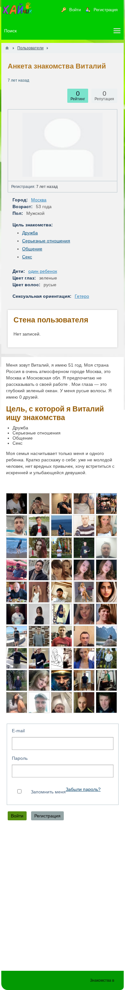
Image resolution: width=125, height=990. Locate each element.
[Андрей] (61, 680)
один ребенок (42, 271)
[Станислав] (61, 503)
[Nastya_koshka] (61, 614)
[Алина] (84, 570)
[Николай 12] (106, 614)
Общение (32, 248)
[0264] (61, 548)
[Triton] (16, 658)
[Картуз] (61, 658)
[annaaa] (84, 658)
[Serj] (16, 592)
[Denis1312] (106, 503)
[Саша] (84, 548)
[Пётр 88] (16, 525)
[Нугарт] (39, 525)
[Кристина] (16, 702)
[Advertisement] (62, 897)
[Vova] (39, 636)
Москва (38, 199)
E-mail (18, 730)
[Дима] (39, 570)
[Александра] (106, 525)
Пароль (20, 758)
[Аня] (39, 548)
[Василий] (84, 525)
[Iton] (39, 658)
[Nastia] (39, 592)
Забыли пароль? (83, 789)
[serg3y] (61, 525)
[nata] (39, 680)
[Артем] (84, 680)
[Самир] (84, 636)
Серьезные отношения (46, 240)
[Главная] (7, 48)
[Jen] (16, 503)
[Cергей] (106, 702)
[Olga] (16, 548)
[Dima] (61, 636)
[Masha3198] (106, 592)
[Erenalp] (106, 548)
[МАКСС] (16, 680)
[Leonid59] (106, 636)
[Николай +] (61, 702)
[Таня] (84, 614)
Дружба (30, 232)
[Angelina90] (61, 570)
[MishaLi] (16, 570)
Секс (27, 256)
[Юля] (39, 503)
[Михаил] (106, 658)
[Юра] (39, 702)
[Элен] (84, 503)
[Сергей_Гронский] (61, 592)
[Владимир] (16, 636)
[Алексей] (106, 680)
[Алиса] (106, 570)
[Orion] (16, 614)
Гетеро (82, 296)
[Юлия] (84, 592)
